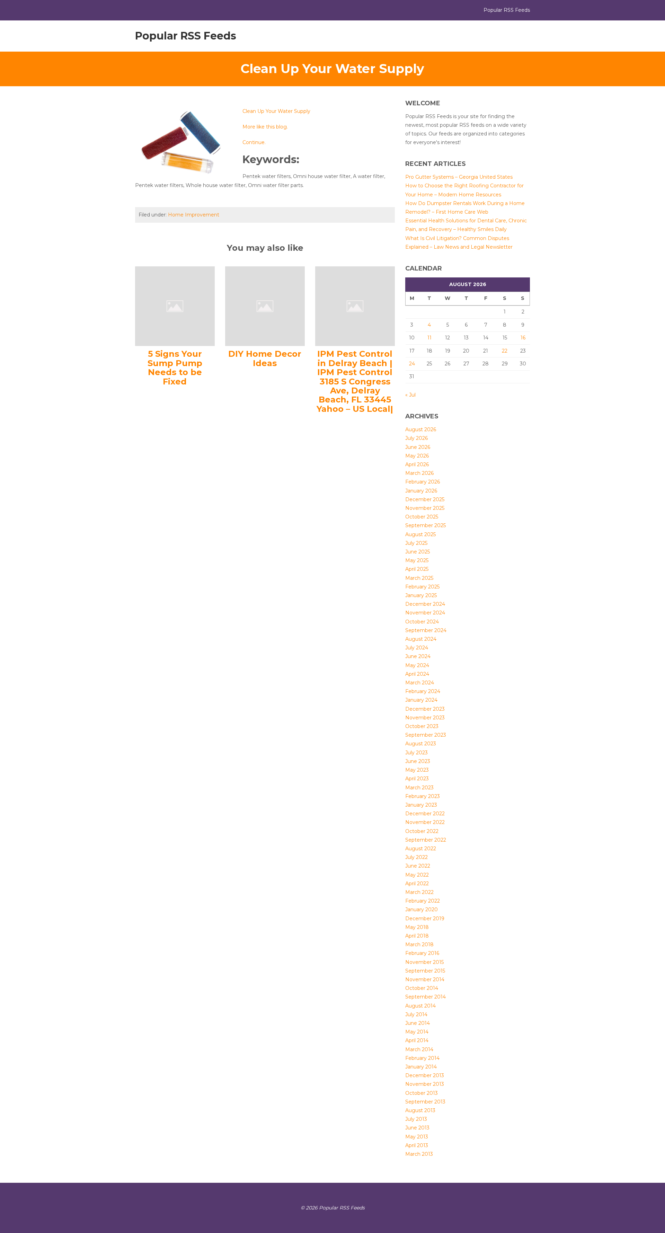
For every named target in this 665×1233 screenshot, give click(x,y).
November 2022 (425, 822)
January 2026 (421, 491)
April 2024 (417, 674)
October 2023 (421, 726)
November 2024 (425, 613)
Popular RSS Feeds (185, 35)
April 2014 (416, 1040)
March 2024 (419, 683)
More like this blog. (265, 127)
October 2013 (421, 1093)
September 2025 (425, 525)
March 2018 (419, 944)
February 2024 (422, 691)
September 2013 (425, 1102)
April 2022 (417, 883)
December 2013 (424, 1075)
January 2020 (421, 909)
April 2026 (417, 464)
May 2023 (417, 770)
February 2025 (422, 587)
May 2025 (416, 560)
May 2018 (417, 927)
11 (429, 338)
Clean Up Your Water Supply (276, 111)
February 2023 (422, 796)
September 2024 (425, 630)
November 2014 (424, 979)
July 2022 (416, 857)
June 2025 (417, 552)
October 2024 (422, 622)
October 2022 (421, 831)
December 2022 (425, 813)
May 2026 (417, 456)
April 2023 (417, 778)
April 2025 (416, 569)
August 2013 (420, 1110)
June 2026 (417, 447)
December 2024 (425, 604)
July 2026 (416, 438)
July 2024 (416, 648)
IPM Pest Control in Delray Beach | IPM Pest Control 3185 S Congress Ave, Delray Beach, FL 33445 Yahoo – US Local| (355, 381)
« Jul (410, 395)
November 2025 (424, 508)
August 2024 (420, 639)
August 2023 (420, 743)
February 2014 (422, 1058)
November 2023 (425, 718)
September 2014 (425, 997)
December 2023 (425, 709)
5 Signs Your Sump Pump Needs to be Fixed (175, 367)
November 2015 (424, 962)
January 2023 (421, 805)
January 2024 (421, 700)
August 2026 (420, 429)
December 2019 (424, 918)
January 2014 (421, 1067)
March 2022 (419, 892)
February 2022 (422, 901)
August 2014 (420, 1006)
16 (523, 338)
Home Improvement (193, 215)
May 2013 (416, 1137)
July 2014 (416, 1014)
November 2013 (424, 1084)
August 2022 (420, 848)
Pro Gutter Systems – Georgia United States (459, 177)
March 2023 (419, 787)
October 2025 (421, 517)
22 (504, 351)
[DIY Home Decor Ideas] (265, 306)
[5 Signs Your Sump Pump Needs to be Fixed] (175, 306)
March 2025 (419, 578)
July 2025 (416, 543)
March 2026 (419, 473)
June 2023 (417, 761)
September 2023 (425, 735)
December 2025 (424, 499)
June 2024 (418, 656)
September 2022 (425, 840)
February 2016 (422, 953)
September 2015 (425, 971)
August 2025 (420, 534)
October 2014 (421, 988)
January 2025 (421, 595)
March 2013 (419, 1154)
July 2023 (416, 752)
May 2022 (417, 875)
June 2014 (417, 1023)
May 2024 (417, 665)
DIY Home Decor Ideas (264, 358)
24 (412, 364)
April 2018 (417, 936)
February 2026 (422, 482)
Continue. (254, 142)
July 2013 (416, 1119)
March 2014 (419, 1049)
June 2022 (417, 866)
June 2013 (417, 1128)
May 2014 (416, 1032)
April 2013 (416, 1145)
